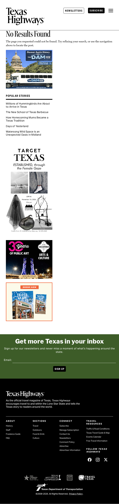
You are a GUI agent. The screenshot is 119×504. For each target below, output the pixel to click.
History (9, 426)
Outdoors (37, 430)
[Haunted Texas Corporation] (29, 87)
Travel (35, 426)
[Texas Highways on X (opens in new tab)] (105, 459)
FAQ (8, 438)
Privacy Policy (76, 493)
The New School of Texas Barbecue (27, 112)
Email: (8, 360)
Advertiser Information (70, 450)
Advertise (64, 446)
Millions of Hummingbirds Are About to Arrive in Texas (28, 105)
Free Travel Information (96, 441)
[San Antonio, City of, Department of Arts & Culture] (29, 278)
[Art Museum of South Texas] (29, 235)
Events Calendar (93, 437)
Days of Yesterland (17, 126)
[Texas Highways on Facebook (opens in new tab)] (89, 459)
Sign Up (59, 369)
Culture (36, 438)
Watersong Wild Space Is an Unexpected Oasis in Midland (23, 133)
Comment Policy (67, 442)
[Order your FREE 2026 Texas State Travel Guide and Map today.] (29, 320)
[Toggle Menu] (110, 10)
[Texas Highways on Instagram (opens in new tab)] (97, 459)
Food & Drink (38, 434)
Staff (8, 430)
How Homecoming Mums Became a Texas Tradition (27, 119)
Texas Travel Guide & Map (98, 432)
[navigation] (110, 10)
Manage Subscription (69, 430)
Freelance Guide (13, 434)
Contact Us (65, 434)
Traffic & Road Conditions (98, 428)
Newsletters (73, 10)
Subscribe (96, 10)
